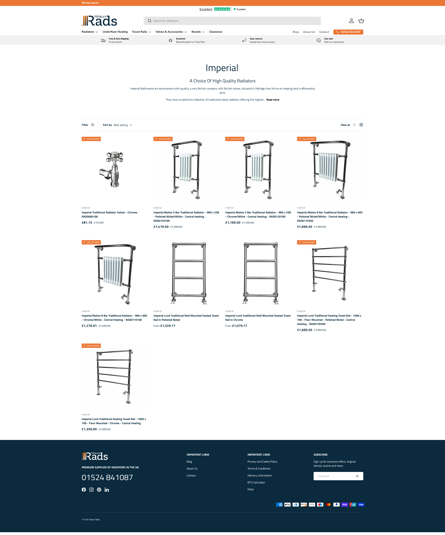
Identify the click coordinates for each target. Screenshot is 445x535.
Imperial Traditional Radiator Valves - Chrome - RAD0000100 (110, 214)
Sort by (107, 125)
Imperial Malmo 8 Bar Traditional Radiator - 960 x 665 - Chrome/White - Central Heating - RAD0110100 (114, 317)
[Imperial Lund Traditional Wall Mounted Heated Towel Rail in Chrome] (258, 273)
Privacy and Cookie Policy (262, 461)
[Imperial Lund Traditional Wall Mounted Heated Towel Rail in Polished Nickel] (186, 273)
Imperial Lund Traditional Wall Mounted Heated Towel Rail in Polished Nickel (186, 317)
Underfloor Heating (115, 32)
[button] (361, 20)
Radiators (88, 32)
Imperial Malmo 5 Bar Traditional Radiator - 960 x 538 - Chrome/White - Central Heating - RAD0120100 (258, 214)
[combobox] (232, 21)
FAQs (251, 489)
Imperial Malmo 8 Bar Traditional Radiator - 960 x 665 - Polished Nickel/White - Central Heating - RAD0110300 (330, 216)
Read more (272, 99)
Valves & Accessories (169, 32)
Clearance (215, 32)
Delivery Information (260, 475)
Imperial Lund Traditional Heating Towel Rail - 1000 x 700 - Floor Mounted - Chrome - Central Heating (114, 421)
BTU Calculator (256, 482)
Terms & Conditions (259, 468)
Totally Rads (94, 519)
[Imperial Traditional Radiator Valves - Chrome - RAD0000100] (115, 170)
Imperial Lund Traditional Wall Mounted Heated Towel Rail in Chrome (257, 317)
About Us (309, 32)
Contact (324, 32)
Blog (296, 32)
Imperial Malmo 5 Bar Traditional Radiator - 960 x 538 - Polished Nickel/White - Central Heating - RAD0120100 (186, 216)
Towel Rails (139, 32)
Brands (196, 32)
